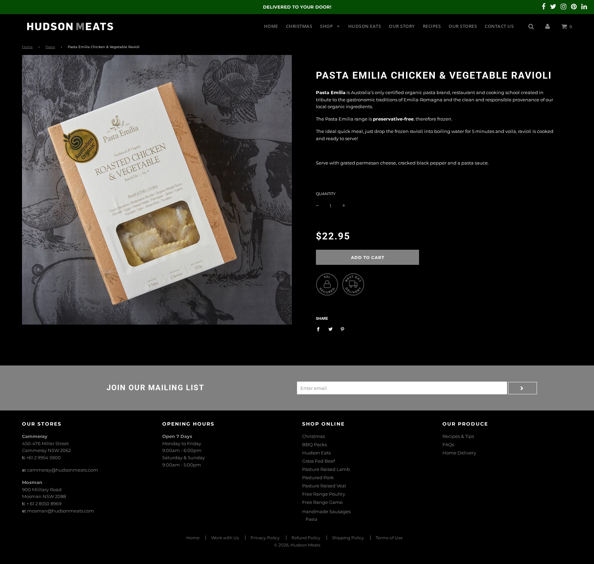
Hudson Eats (364, 26)
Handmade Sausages (326, 511)
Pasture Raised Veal (324, 485)
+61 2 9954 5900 (43, 457)
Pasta (50, 47)
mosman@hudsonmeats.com (60, 511)
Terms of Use (389, 537)
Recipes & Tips (458, 436)
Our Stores (463, 26)
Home (271, 26)
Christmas (299, 26)
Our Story (402, 26)
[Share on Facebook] (320, 329)
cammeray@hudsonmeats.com (62, 470)
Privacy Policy (265, 537)
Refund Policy (306, 537)
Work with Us (225, 537)
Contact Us (499, 26)
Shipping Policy (348, 537)
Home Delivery (459, 452)
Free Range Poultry (323, 494)
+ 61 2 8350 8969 (44, 503)
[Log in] (547, 26)
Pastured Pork (318, 477)
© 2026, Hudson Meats (297, 545)
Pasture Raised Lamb (326, 469)
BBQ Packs (314, 444)
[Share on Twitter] (330, 329)
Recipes (432, 26)
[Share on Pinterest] (342, 329)
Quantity (326, 193)
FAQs (448, 444)
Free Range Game (322, 502)
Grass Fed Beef (318, 461)
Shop (327, 26)
